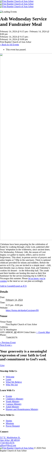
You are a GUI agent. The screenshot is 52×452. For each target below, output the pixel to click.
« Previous (8, 342)
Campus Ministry (14, 404)
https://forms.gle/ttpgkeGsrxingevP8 (22, 310)
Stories (9, 420)
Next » (6, 345)
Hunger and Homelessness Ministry (22, 409)
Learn (8, 379)
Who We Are (12, 384)
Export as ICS (20, 286)
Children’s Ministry (14, 399)
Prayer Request (13, 426)
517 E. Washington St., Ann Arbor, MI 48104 (10, 438)
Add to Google (7, 286)
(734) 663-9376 (7, 442)
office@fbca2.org (8, 445)
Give (2, 365)
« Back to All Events (9, 44)
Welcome (10, 377)
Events (9, 396)
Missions (10, 423)
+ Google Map (43, 332)
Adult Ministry (12, 406)
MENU (5, 9)
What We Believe (14, 382)
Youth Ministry (12, 401)
